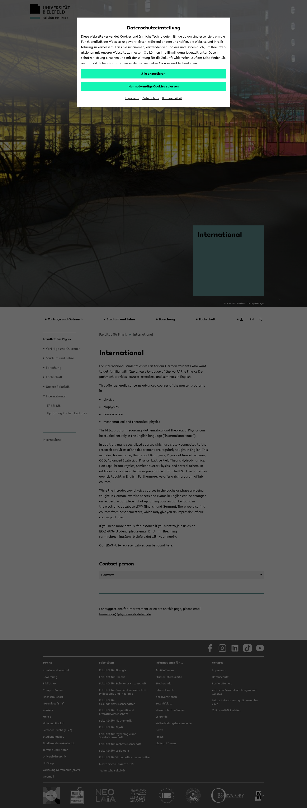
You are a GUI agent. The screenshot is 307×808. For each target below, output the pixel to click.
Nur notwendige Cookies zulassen (153, 86)
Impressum (132, 98)
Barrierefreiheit (172, 98)
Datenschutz (150, 98)
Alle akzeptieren (153, 73)
